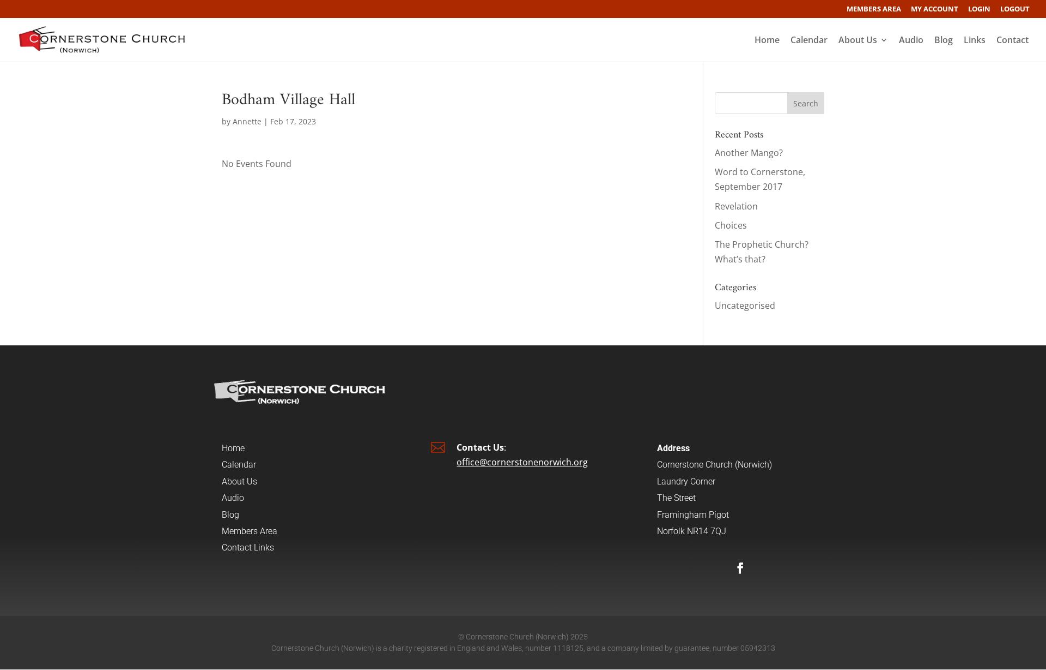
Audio (911, 41)
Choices (731, 225)
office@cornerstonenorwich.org (522, 462)
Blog (943, 41)
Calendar (809, 41)
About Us (857, 41)
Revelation (736, 206)
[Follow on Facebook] (740, 568)
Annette (247, 121)
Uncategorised (745, 306)
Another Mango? (749, 153)
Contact (1012, 41)
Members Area (874, 9)
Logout (1015, 9)
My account (934, 9)
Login (979, 9)
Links (975, 41)
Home (767, 41)
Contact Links (248, 547)
